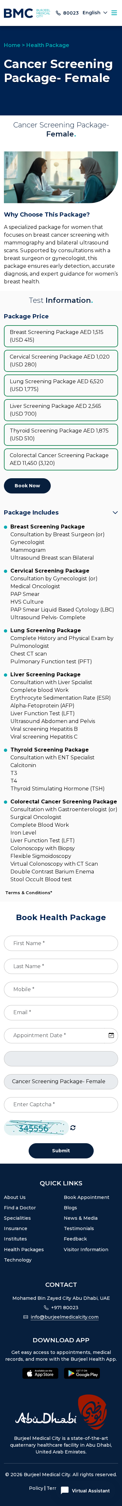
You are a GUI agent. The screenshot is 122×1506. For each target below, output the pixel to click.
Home (12, 45)
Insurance (15, 1228)
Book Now (27, 486)
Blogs (70, 1208)
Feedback (75, 1239)
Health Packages (24, 1249)
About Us (15, 1197)
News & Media (81, 1218)
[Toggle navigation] (114, 13)
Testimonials (79, 1228)
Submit (61, 1151)
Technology (18, 1260)
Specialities (17, 1218)
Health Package (47, 45)
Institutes (15, 1239)
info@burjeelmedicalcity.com (65, 1317)
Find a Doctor (20, 1208)
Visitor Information (86, 1249)
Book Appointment (86, 1197)
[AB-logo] (61, 1412)
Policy (36, 1488)
